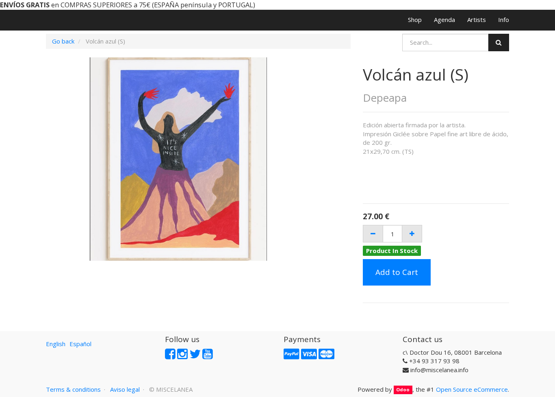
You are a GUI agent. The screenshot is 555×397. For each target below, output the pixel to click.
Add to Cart (396, 272)
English (55, 344)
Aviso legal (125, 389)
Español (80, 344)
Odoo (403, 390)
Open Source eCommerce (472, 389)
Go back (63, 41)
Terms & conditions (73, 389)
